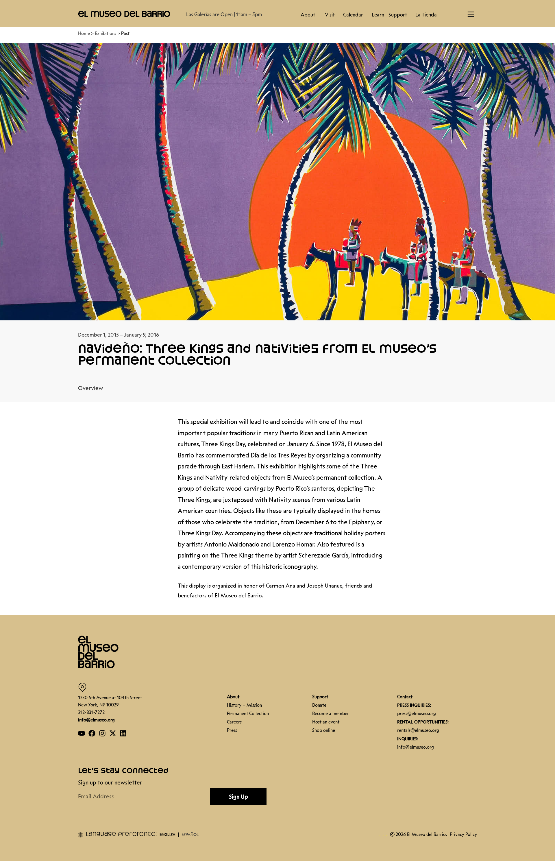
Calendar (353, 15)
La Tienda (426, 15)
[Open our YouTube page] (81, 730)
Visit (330, 15)
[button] (124, 13)
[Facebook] (91, 730)
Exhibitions (105, 30)
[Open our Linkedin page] (123, 730)
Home (84, 30)
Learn (378, 15)
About (308, 15)
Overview (90, 385)
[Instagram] (102, 730)
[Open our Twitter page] (112, 730)
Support (397, 15)
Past (125, 30)
